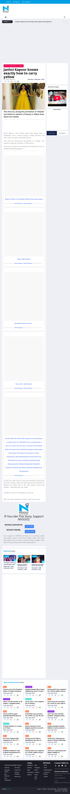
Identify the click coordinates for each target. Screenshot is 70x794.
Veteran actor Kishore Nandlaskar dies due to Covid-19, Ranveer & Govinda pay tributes (33, 739)
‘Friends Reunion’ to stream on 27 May (12, 727)
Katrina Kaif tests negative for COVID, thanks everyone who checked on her (35, 751)
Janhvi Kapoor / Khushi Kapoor (23, 203)
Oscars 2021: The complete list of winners (34, 702)
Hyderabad (30, 772)
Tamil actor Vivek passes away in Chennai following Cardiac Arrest (56, 739)
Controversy (7, 699)
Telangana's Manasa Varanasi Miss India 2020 (10, 563)
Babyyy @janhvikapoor (24, 259)
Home (5, 65)
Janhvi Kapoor (18, 327)
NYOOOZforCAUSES (10, 765)
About (39, 789)
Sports (46, 776)
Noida (36, 774)
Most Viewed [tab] (52, 133)
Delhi (28, 770)
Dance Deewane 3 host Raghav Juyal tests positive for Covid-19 (34, 727)
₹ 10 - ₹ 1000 (29, 526)
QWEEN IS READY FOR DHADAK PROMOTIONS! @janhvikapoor (24, 199)
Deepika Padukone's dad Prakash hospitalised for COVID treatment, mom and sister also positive (13, 751)
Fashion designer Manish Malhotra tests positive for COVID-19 (57, 727)
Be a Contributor (26, 2)
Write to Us (18, 776)
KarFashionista (18, 475)
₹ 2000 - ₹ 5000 (30, 531)
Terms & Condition (62, 789)
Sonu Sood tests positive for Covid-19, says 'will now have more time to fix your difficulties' (56, 702)
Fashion (21, 65)
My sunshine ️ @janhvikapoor (24, 384)
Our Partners (18, 765)
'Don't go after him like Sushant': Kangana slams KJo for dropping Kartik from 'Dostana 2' (55, 715)
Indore (36, 770)
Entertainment (13, 65)
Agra (36, 765)
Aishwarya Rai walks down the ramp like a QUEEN (38, 565)
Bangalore (30, 765)
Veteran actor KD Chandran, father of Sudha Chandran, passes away (12, 690)
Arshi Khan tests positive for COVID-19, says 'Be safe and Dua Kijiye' (34, 715)
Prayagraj (37, 767)
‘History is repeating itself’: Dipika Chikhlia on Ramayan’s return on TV (56, 751)
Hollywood (6, 723)
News (5, 687)
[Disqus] (24, 601)
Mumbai (29, 774)
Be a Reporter (16, 2)
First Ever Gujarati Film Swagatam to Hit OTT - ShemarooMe (11, 739)
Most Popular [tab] (62, 133)
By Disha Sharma (9, 79)
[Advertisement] (35, 30)
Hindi (45, 767)
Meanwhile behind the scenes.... (24, 323)
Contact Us (18, 770)
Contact (44, 789)
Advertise (8, 2)
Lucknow (37, 772)
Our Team (17, 767)
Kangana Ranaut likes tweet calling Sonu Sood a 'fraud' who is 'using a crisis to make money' (34, 690)
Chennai (29, 767)
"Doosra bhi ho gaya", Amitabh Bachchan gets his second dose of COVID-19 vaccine (12, 715)
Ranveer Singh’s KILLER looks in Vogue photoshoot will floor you (23, 565)
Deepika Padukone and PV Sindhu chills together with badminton (33, 22)
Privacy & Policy (52, 789)
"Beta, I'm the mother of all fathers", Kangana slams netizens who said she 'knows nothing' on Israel (12, 702)
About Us (7, 767)
